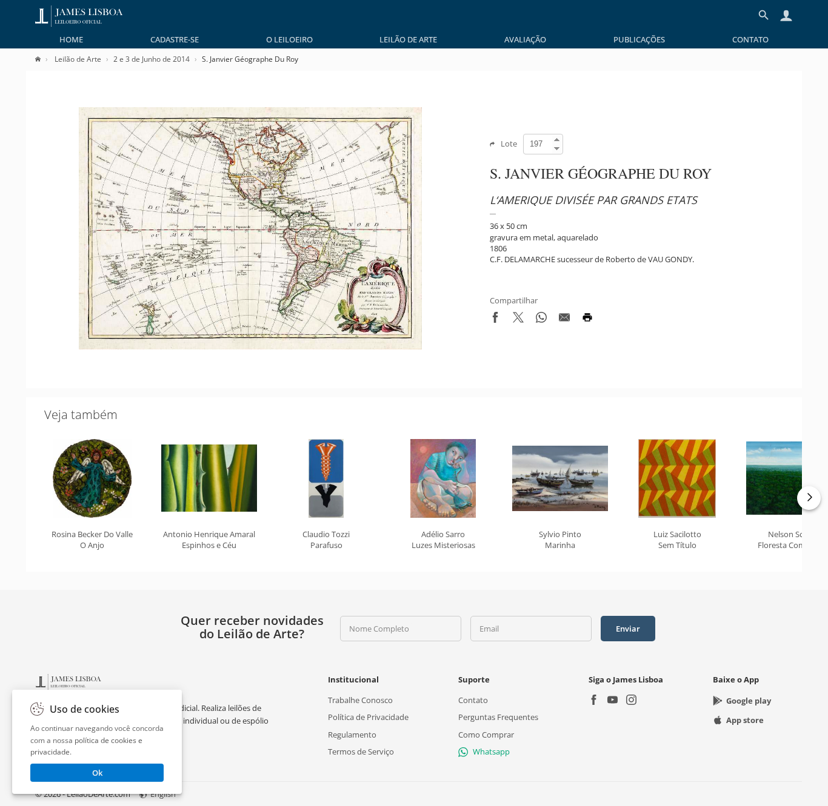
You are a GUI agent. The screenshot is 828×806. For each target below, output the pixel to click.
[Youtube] (612, 701)
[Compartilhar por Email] (564, 319)
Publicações (639, 39)
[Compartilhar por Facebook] (495, 319)
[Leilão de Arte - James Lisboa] (79, 15)
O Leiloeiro (289, 39)
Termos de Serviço (361, 751)
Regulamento (352, 733)
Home (71, 39)
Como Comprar (486, 733)
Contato (750, 39)
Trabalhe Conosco (360, 700)
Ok (97, 772)
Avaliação (525, 39)
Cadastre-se (174, 39)
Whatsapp (491, 751)
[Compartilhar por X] (518, 319)
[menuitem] (71, 39)
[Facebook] (594, 701)
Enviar (628, 628)
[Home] (44, 59)
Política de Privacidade (368, 717)
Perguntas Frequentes (498, 717)
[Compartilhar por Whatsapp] (541, 319)
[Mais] (809, 498)
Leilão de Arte (408, 39)
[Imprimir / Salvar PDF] (587, 319)
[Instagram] (631, 701)
